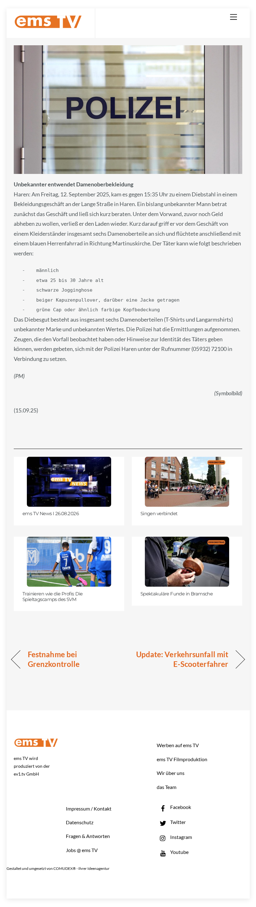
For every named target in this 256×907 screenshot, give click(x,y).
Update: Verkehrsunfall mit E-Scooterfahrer (181, 659)
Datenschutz (79, 822)
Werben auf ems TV (178, 745)
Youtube (179, 852)
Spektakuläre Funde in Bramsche (176, 594)
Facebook (180, 807)
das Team (166, 787)
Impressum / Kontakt (88, 808)
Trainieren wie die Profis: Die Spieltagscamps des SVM (52, 596)
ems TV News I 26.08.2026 (50, 513)
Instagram (180, 837)
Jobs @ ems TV (82, 850)
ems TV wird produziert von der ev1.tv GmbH (32, 766)
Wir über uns (171, 773)
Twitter (177, 822)
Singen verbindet (159, 513)
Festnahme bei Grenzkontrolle (54, 659)
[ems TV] (48, 24)
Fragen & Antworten (88, 836)
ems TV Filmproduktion (182, 759)
